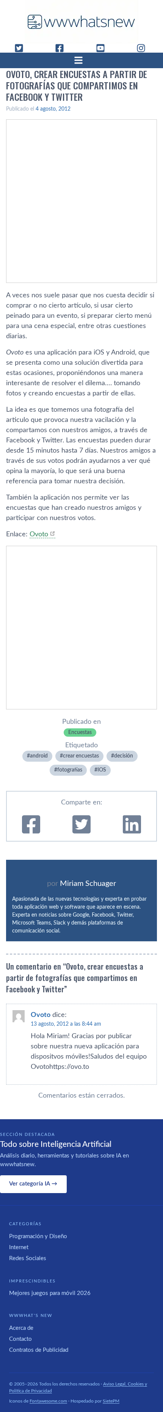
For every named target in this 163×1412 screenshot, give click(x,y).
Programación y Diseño (38, 1236)
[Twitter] (22, 48)
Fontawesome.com (48, 1401)
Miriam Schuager (88, 883)
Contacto (20, 1339)
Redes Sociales (27, 1258)
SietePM (111, 1401)
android (39, 756)
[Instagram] (144, 48)
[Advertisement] (81, 201)
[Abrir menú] (81, 60)
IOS (101, 770)
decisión (123, 756)
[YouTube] (103, 48)
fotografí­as (69, 770)
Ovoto (39, 534)
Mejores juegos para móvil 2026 (50, 1293)
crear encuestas (81, 756)
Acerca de (21, 1328)
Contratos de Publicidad (38, 1350)
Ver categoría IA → (33, 1184)
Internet (18, 1247)
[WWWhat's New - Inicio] (81, 22)
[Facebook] (62, 48)
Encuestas (80, 732)
